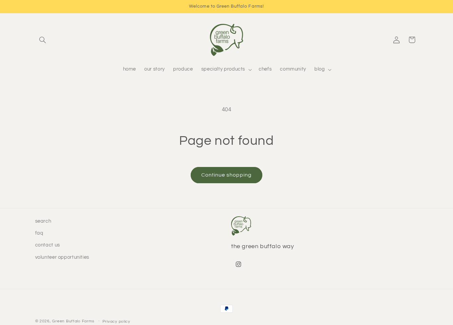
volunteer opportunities (62, 257)
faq (39, 233)
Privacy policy (116, 321)
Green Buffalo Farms (73, 321)
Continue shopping (226, 175)
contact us (47, 245)
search (43, 221)
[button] (42, 39)
